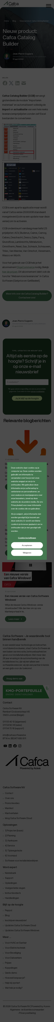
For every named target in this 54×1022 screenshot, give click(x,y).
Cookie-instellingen (27, 538)
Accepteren (27, 545)
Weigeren (27, 552)
